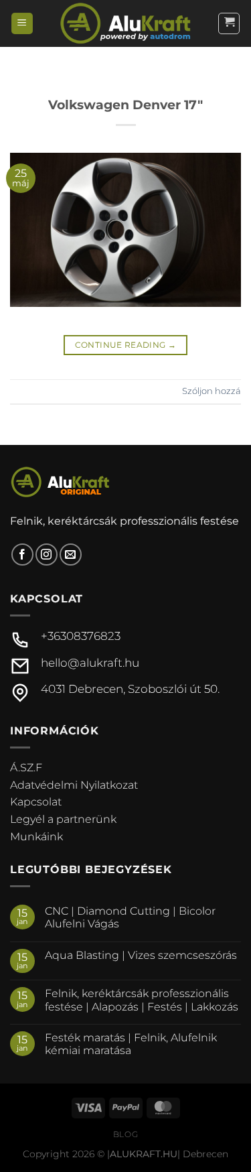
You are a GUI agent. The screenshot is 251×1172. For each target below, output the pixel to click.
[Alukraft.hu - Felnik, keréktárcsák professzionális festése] (126, 23)
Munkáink (36, 836)
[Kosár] (229, 23)
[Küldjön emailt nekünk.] (71, 554)
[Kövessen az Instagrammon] (46, 554)
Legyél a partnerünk (63, 819)
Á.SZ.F (26, 767)
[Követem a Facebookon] (22, 554)
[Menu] (22, 24)
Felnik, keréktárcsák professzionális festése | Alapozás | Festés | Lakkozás (141, 1000)
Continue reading (126, 345)
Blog (125, 1134)
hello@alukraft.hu (90, 662)
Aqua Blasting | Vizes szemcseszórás (141, 955)
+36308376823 (80, 636)
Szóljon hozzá (211, 391)
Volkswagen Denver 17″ (125, 104)
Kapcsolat (36, 801)
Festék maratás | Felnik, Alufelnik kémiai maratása (131, 1044)
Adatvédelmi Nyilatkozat (74, 785)
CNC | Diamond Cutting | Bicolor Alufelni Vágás (130, 917)
